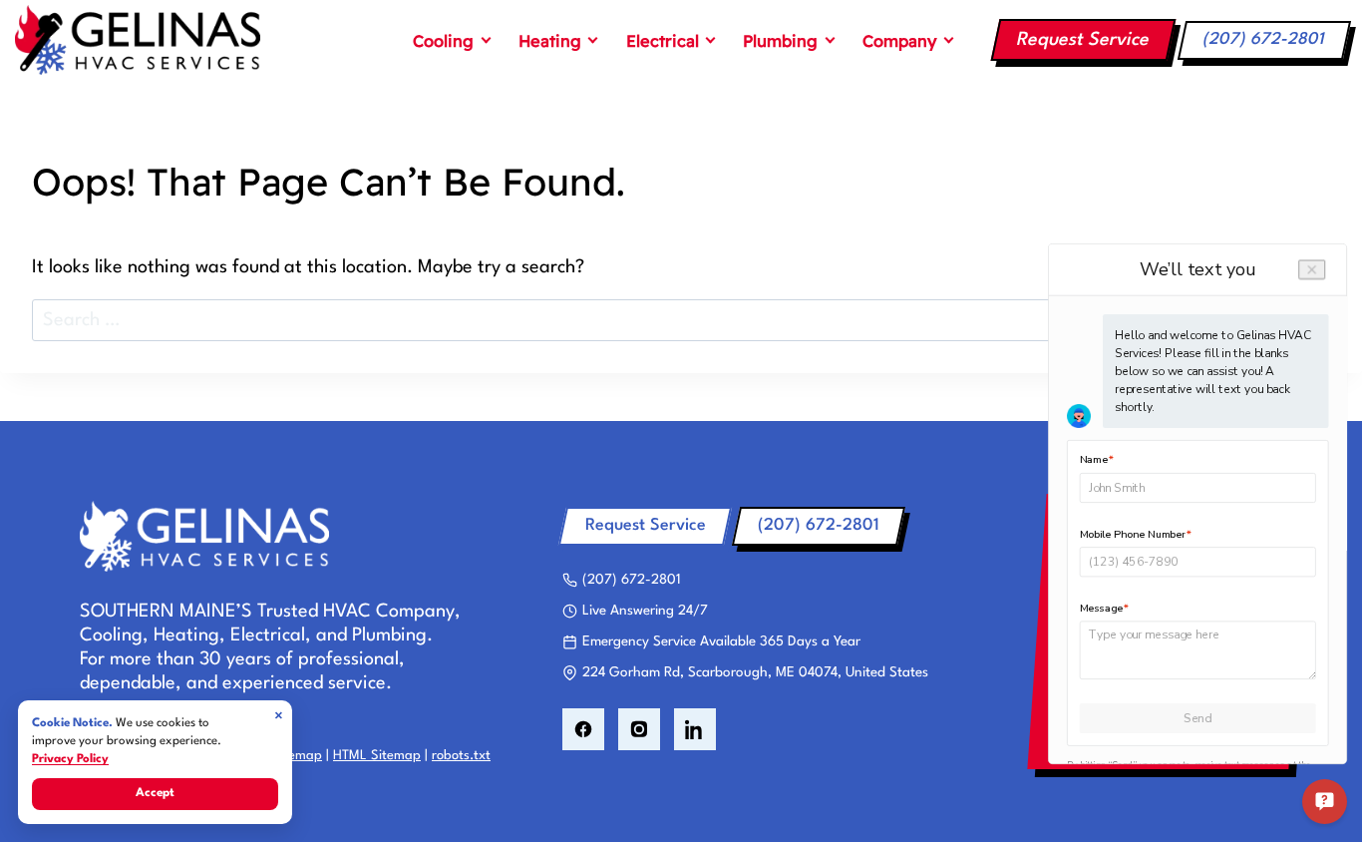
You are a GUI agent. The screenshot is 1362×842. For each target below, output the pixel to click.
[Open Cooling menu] (486, 40)
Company (899, 41)
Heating (549, 41)
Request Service (1083, 40)
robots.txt (461, 755)
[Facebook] (583, 729)
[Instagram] (639, 729)
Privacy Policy (70, 759)
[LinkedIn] (695, 729)
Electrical (662, 41)
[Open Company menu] (949, 40)
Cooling (443, 41)
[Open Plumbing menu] (830, 40)
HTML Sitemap (377, 755)
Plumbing (780, 41)
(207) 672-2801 (1264, 39)
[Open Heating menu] (593, 40)
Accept (155, 793)
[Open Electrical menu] (711, 40)
